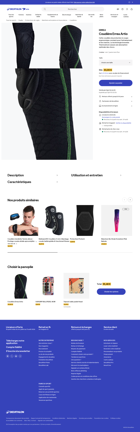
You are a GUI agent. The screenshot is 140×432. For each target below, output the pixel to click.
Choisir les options (111, 292)
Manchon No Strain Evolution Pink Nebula (114, 240)
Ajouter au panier (115, 83)
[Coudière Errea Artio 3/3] (47, 114)
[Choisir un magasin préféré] (118, 9)
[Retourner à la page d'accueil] (18, 9)
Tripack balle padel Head (73, 302)
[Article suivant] (130, 199)
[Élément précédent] (124, 199)
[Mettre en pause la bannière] (129, 2)
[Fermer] (132, 2)
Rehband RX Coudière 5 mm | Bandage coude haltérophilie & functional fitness (54, 240)
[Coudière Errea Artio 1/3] (70, 45)
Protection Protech (77, 239)
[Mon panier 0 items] (131, 9)
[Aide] (122, 9)
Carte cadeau (126, 15)
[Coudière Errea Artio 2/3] (24, 45)
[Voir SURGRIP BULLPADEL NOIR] (48, 286)
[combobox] (115, 62)
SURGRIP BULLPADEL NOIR (45, 302)
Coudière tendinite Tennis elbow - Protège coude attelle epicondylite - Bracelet (22, 240)
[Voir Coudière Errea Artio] (20, 286)
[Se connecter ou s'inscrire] (127, 9)
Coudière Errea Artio (15, 302)
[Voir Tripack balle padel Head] (76, 286)
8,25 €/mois (105, 73)
